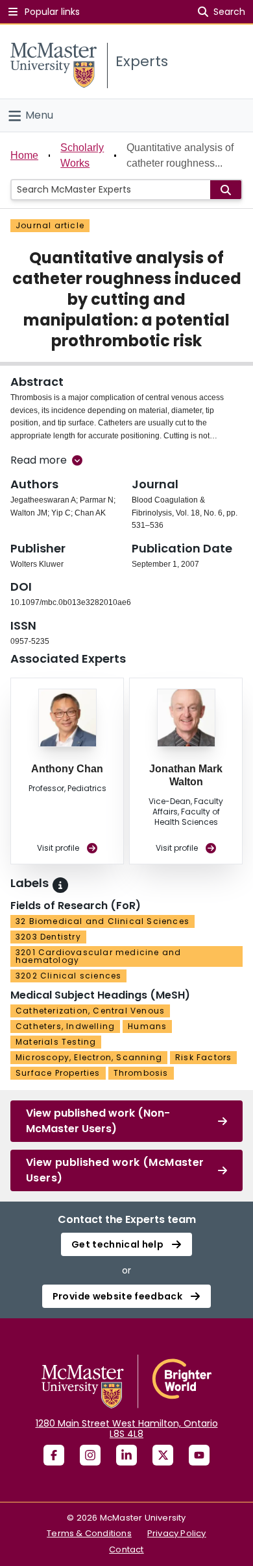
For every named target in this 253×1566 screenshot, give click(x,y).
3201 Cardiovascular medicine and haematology (98, 956)
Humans (147, 1026)
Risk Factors (203, 1057)
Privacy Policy (176, 1533)
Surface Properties (58, 1072)
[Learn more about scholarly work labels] (60, 885)
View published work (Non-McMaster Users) (98, 1121)
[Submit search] (225, 189)
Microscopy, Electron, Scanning (89, 1057)
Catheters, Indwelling (65, 1026)
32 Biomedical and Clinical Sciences (102, 921)
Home (24, 155)
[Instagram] (90, 1455)
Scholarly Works (82, 155)
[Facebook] (53, 1455)
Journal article (50, 225)
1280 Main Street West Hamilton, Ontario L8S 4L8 (127, 1428)
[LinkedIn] (126, 1455)
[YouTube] (199, 1455)
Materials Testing (56, 1041)
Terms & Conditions (89, 1533)
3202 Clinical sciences (68, 975)
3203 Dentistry (48, 936)
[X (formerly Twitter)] (162, 1455)
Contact (126, 1549)
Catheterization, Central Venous (90, 1010)
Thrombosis (141, 1072)
